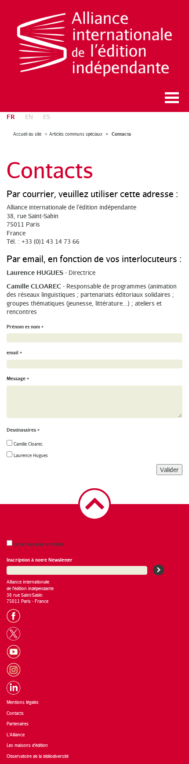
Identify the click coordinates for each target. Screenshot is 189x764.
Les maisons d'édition (27, 745)
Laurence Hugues (31, 455)
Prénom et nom (25, 326)
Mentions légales (23, 702)
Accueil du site (27, 134)
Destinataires (23, 429)
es (46, 116)
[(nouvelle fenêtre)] (16, 614)
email (14, 352)
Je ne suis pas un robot (37, 544)
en (29, 116)
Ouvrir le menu (171, 98)
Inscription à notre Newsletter (40, 559)
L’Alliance (16, 734)
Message (18, 378)
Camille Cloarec (28, 444)
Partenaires (18, 723)
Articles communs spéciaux (75, 134)
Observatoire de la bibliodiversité (38, 756)
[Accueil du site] (94, 44)
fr (11, 116)
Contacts (120, 134)
